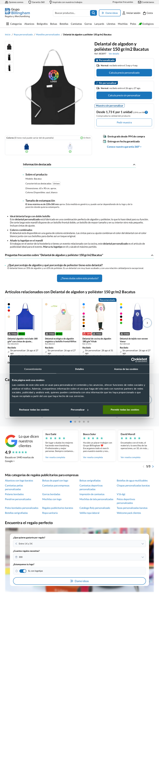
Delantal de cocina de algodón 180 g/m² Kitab (96, 340)
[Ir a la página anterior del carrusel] (143, 466)
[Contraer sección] (134, 164)
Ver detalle (114, 53)
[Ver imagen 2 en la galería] (9, 57)
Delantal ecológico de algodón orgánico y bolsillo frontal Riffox (60, 340)
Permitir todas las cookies (125, 409)
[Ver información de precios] (146, 112)
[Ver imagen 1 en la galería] (9, 46)
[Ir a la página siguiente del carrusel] (153, 466)
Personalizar (78, 409)
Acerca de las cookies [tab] (126, 369)
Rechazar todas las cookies (34, 409)
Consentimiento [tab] (33, 369)
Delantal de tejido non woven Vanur (134, 340)
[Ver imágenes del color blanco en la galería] (70, 147)
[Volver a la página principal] (17, 13)
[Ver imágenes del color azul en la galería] (26, 147)
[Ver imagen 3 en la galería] (9, 67)
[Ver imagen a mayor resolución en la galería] (53, 87)
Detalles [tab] (79, 369)
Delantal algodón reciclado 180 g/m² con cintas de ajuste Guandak (23, 340)
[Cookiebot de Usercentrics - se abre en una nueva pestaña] (133, 360)
